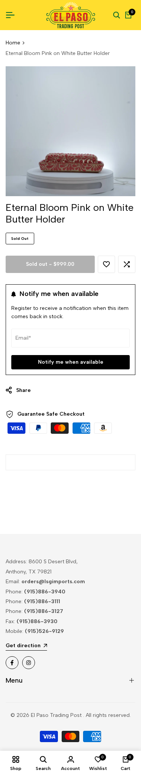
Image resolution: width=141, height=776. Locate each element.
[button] (106, 264)
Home (13, 43)
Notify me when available (70, 362)
